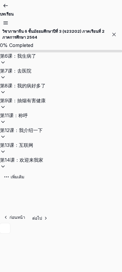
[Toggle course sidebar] (5, 23)
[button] (61, 59)
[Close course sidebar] (114, 34)
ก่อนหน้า (17, 217)
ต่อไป (37, 218)
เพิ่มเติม (17, 176)
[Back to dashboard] (5, 5)
